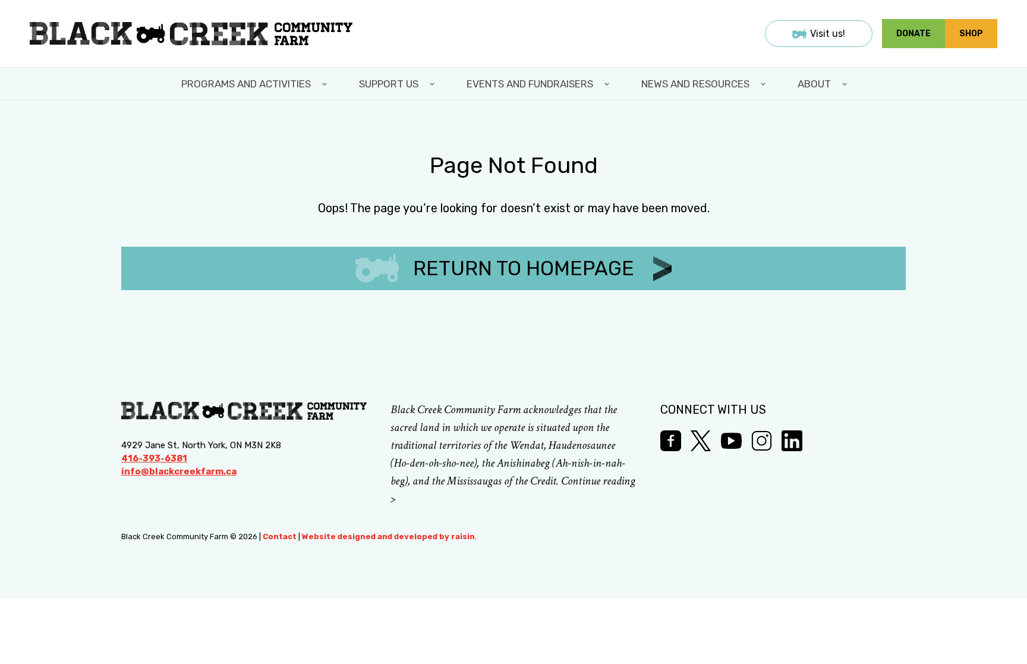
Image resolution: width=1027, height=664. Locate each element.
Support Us (388, 84)
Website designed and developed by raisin (388, 536)
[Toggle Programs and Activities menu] (326, 84)
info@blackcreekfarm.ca (179, 471)
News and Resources (695, 84)
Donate (913, 34)
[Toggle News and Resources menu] (764, 84)
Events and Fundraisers (530, 84)
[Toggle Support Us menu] (433, 84)
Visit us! (827, 33)
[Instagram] (761, 440)
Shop (971, 34)
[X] (701, 440)
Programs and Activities (246, 84)
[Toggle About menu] (846, 84)
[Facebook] (670, 440)
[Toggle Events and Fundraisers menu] (608, 84)
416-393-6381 (154, 458)
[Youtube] (731, 440)
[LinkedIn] (792, 440)
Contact (280, 536)
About (814, 84)
